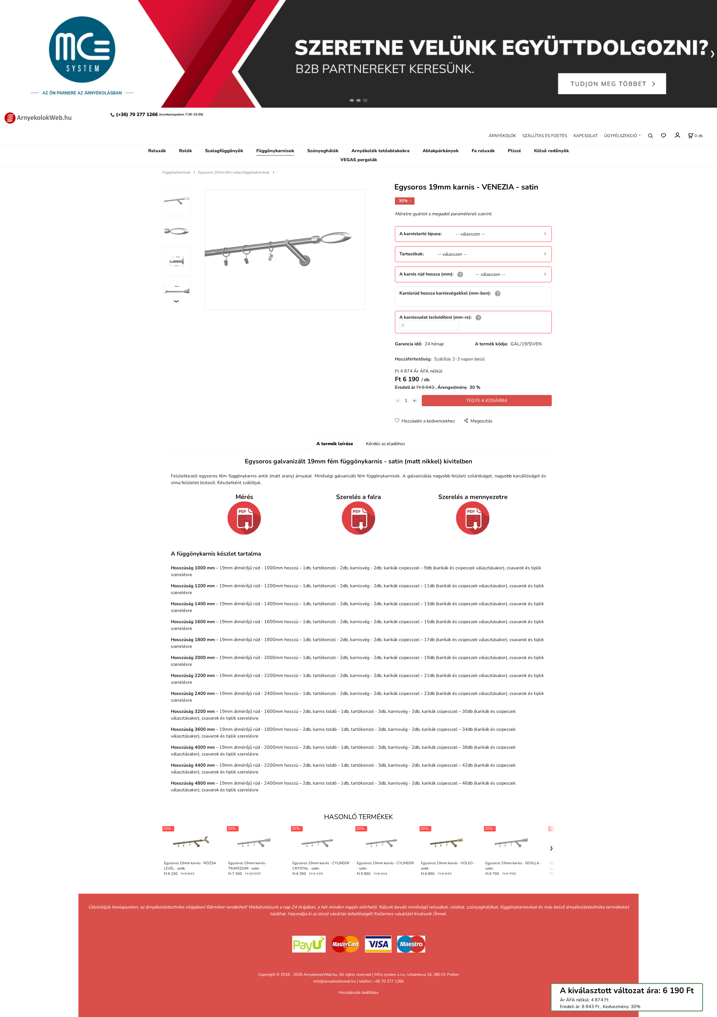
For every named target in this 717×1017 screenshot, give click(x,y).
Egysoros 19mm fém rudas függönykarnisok (234, 172)
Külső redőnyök (551, 151)
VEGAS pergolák (358, 160)
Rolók (185, 151)
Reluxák (157, 151)
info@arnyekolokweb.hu (334, 981)
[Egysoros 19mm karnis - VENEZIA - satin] (284, 250)
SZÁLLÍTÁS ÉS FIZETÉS (544, 135)
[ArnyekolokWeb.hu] (36, 117)
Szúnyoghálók (322, 151)
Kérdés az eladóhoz (385, 444)
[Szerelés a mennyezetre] (473, 518)
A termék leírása (334, 444)
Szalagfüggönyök (224, 151)
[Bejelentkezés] (677, 134)
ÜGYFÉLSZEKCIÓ (620, 135)
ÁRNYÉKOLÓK (502, 135)
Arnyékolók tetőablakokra (380, 151)
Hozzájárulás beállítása (358, 992)
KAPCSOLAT (586, 135)
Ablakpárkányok (440, 151)
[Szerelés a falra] (358, 518)
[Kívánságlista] (663, 135)
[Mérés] (244, 518)
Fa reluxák (483, 151)
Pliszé (514, 151)
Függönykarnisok (275, 151)
